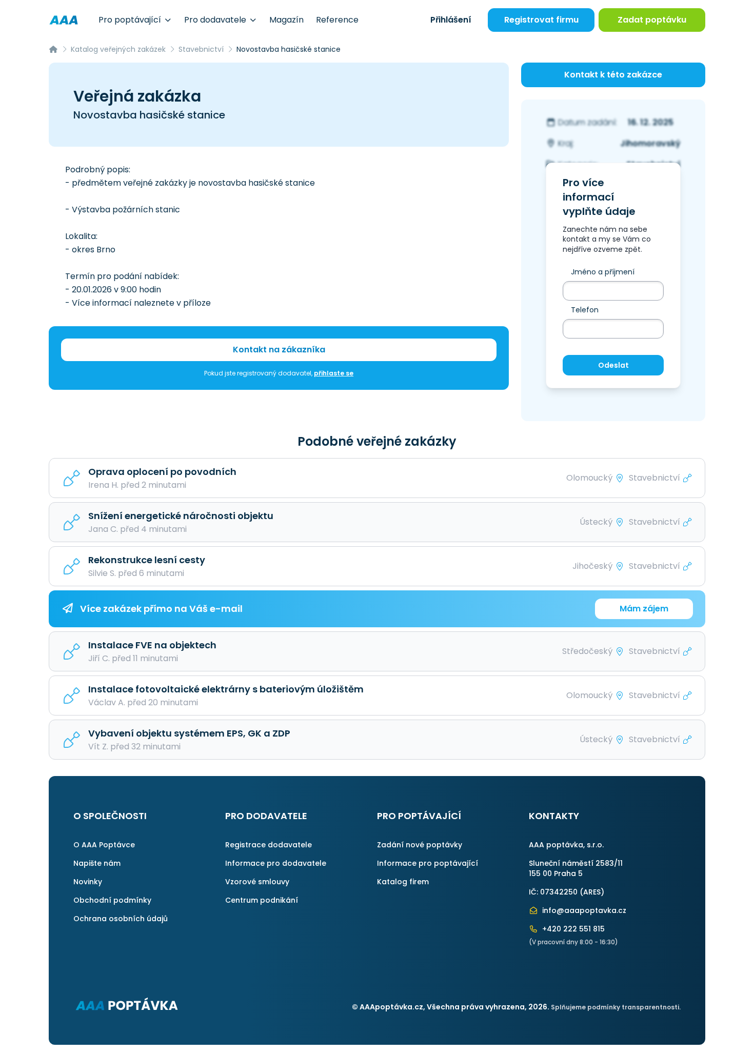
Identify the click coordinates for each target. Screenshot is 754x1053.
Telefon (585, 310)
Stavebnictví (201, 49)
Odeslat (613, 365)
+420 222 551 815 (572, 929)
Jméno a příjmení (602, 272)
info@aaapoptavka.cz (583, 910)
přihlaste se (333, 373)
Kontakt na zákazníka (279, 349)
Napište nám (97, 863)
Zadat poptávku (652, 20)
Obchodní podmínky (112, 900)
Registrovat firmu (541, 20)
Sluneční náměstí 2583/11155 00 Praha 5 (576, 868)
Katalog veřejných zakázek (118, 49)
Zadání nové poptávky (419, 845)
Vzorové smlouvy (257, 882)
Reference (337, 20)
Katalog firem (403, 882)
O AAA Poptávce (104, 845)
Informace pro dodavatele (275, 863)
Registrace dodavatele (268, 845)
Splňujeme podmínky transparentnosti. (616, 1007)
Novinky (87, 882)
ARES (592, 892)
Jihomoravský (650, 143)
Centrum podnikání (261, 900)
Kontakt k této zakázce (613, 75)
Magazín (286, 20)
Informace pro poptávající (427, 863)
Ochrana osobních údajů (120, 918)
